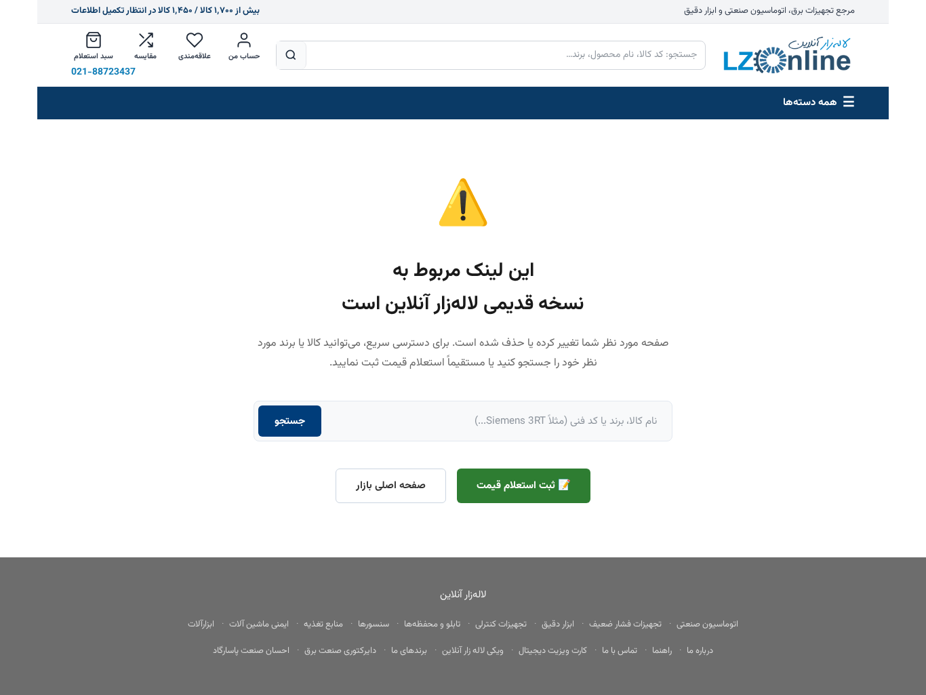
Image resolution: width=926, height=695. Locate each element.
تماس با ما (619, 651)
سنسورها (373, 624)
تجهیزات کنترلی (501, 624)
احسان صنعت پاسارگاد (251, 651)
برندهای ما (409, 651)
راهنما (662, 651)
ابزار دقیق (558, 624)
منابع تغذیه (323, 624)
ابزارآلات (201, 624)
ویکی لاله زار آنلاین (473, 651)
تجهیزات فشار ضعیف (625, 624)
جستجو (290, 421)
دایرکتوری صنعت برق (340, 651)
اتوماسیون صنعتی (707, 624)
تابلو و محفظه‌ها (432, 624)
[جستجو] (291, 55)
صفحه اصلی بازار (391, 485)
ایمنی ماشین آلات (259, 624)
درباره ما (700, 651)
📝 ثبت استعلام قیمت (524, 485)
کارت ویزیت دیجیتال (553, 651)
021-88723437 (103, 73)
